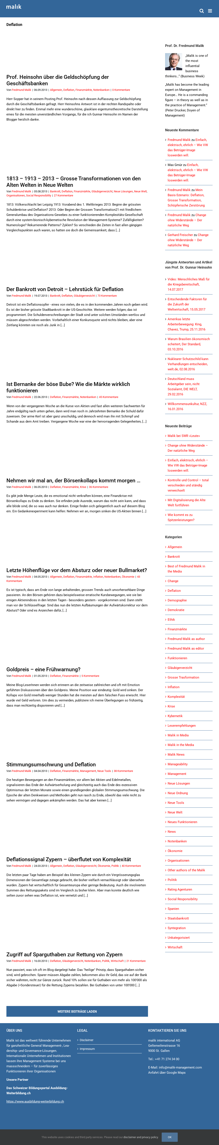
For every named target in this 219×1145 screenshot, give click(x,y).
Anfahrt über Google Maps (167, 1073)
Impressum (87, 1049)
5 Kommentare (90, 675)
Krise (83, 487)
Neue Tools (104, 771)
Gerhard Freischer (180, 235)
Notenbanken (101, 89)
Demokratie (176, 610)
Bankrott (55, 191)
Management (88, 771)
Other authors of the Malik (186, 870)
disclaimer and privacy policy (140, 1137)
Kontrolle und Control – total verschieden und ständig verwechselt (188, 485)
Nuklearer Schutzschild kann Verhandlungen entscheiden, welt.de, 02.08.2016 (188, 364)
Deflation (68, 89)
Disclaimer (86, 1040)
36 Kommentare (98, 487)
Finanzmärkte (83, 89)
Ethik (171, 620)
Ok (170, 1137)
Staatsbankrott (178, 918)
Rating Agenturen (180, 889)
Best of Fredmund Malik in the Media (186, 568)
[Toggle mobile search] (202, 11)
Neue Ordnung (178, 793)
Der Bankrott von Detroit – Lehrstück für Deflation (64, 289)
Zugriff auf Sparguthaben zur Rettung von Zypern (64, 954)
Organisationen (15, 195)
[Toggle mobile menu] (210, 11)
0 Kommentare (121, 89)
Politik (115, 865)
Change (173, 581)
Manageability (178, 764)
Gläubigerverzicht (102, 191)
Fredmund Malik (21, 89)
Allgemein (56, 89)
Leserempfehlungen (182, 726)
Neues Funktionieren (182, 822)
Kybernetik (175, 716)
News (172, 832)
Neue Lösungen (123, 191)
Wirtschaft (117, 961)
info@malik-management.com (180, 1067)
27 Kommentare (63, 195)
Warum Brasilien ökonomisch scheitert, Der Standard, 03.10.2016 (189, 344)
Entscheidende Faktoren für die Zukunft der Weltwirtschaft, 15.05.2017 (187, 304)
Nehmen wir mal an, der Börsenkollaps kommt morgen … (73, 480)
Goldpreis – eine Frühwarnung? (43, 669)
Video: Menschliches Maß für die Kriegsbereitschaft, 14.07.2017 (189, 284)
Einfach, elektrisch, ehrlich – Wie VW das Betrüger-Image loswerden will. (188, 465)
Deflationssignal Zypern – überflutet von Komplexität (68, 859)
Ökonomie (128, 576)
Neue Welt (140, 191)
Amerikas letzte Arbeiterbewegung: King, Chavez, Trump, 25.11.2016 (186, 324)
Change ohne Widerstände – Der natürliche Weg (187, 220)
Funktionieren (177, 658)
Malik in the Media (181, 745)
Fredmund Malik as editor (186, 648)
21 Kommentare (136, 961)
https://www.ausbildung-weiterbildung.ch (35, 1101)
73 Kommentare (107, 295)
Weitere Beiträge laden (77, 1011)
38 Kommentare (123, 771)
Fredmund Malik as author (186, 639)
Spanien (173, 909)
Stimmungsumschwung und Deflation (51, 764)
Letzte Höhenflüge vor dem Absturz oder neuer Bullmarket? (76, 570)
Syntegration (177, 928)
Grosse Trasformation (183, 677)
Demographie (177, 600)
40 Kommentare (131, 865)
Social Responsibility (38, 195)
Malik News (176, 754)
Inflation (98, 576)
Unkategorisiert (179, 938)
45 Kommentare (108, 397)
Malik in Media (178, 735)
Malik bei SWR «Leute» (184, 436)
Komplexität (176, 697)
